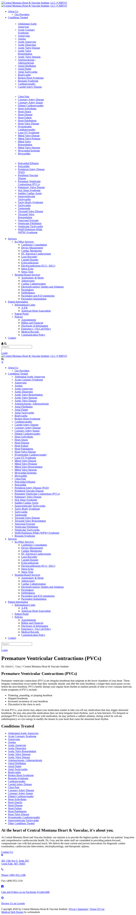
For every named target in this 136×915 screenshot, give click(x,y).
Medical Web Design (12, 912)
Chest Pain (13, 787)
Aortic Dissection (17, 748)
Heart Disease (15, 805)
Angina (12, 742)
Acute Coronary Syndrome (22, 736)
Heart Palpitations (17, 811)
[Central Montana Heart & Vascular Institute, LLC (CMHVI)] (34, 2)
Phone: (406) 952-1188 (13, 875)
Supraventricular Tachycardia (23, 820)
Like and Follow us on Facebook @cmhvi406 (25, 892)
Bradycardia (14, 772)
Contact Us (7, 852)
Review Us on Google (13, 903)
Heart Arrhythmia (17, 799)
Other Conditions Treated (21, 823)
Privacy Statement (78, 909)
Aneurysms (14, 739)
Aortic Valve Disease (19, 757)
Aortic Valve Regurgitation (22, 751)
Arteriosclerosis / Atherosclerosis (25, 760)
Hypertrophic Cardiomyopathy (24, 817)
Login (4, 353)
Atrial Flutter (14, 766)
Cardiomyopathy (17, 781)
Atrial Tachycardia (17, 769)
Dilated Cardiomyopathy (21, 796)
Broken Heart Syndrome (21, 775)
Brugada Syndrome (18, 778)
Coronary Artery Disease (21, 790)
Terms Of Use (97, 909)
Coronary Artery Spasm (20, 793)
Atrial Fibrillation (17, 763)
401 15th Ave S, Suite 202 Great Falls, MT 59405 (15, 862)
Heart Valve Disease (18, 814)
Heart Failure (15, 808)
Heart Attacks (15, 802)
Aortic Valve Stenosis (19, 754)
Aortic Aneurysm (17, 745)
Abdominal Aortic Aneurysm (23, 733)
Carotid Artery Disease (20, 784)
